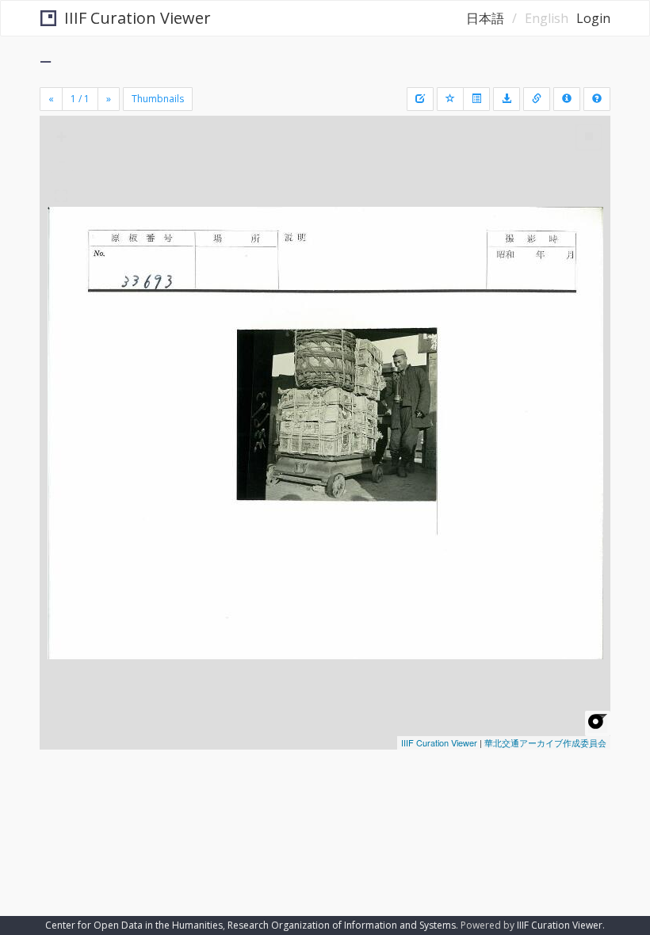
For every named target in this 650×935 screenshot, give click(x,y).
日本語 (485, 18)
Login (593, 18)
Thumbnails (158, 98)
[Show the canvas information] (536, 99)
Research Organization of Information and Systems (342, 925)
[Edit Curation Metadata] (420, 99)
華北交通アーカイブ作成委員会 (545, 742)
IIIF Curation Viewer (137, 18)
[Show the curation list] (476, 99)
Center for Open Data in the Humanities (134, 925)
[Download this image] (506, 99)
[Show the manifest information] (566, 99)
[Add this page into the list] (450, 99)
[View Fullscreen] (61, 196)
